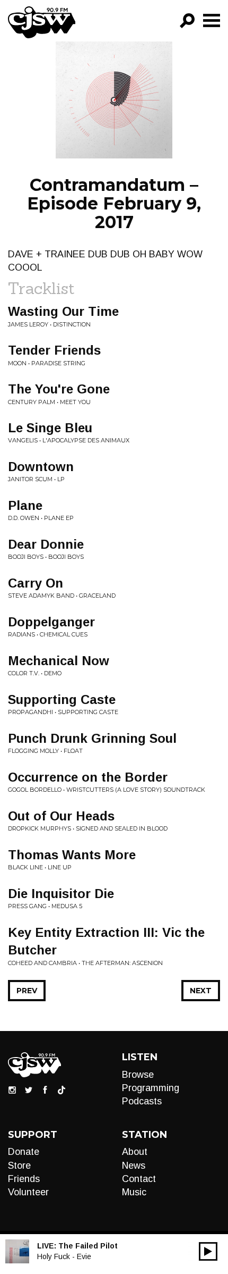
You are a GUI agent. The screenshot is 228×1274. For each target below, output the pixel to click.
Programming (150, 1088)
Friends (24, 1179)
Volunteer (28, 1192)
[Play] (208, 1251)
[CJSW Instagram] (12, 1089)
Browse (138, 1074)
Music (134, 1192)
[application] (208, 1251)
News (133, 1165)
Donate (23, 1151)
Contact (139, 1179)
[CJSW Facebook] (45, 1089)
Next (201, 990)
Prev (26, 990)
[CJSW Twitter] (28, 1089)
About (134, 1151)
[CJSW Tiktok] (61, 1089)
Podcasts (142, 1101)
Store (19, 1165)
